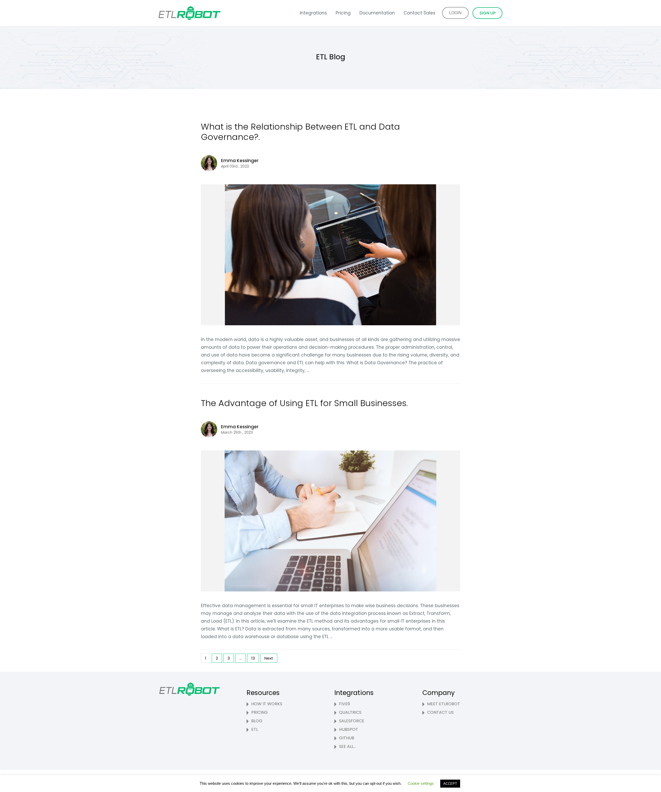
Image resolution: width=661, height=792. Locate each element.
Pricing (343, 13)
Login (455, 13)
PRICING (259, 712)
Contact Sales (419, 13)
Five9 (344, 704)
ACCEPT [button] (450, 784)
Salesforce (351, 721)
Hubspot (348, 729)
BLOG (256, 721)
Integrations (313, 13)
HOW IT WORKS (266, 704)
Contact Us (440, 712)
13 (253, 658)
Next (268, 658)
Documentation (377, 13)
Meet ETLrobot (443, 704)
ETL (254, 729)
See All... (347, 746)
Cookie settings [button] (421, 783)
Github (346, 738)
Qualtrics (350, 712)
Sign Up (487, 13)
